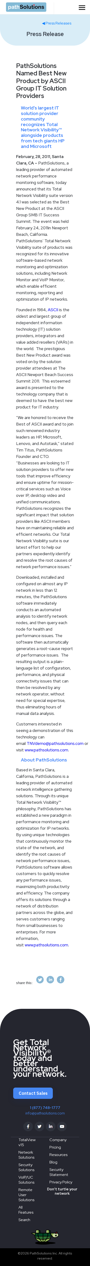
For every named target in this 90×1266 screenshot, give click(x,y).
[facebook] (60, 983)
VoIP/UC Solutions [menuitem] (26, 1180)
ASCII (53, 309)
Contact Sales (33, 1093)
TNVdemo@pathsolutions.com (55, 743)
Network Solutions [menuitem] (26, 1155)
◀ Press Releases (56, 23)
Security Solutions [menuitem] (26, 1167)
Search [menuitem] (24, 1219)
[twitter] (40, 983)
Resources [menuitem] (58, 1154)
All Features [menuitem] (25, 1210)
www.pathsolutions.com (46, 750)
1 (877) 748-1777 (45, 1107)
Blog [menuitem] (53, 1162)
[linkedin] (50, 983)
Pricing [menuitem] (55, 1147)
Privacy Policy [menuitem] (60, 1182)
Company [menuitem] (57, 1139)
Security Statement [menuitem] (58, 1172)
